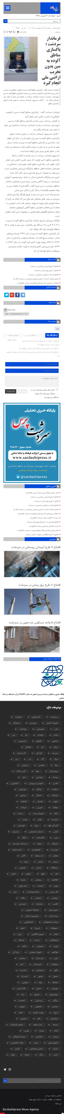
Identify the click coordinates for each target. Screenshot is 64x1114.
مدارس (55, 1006)
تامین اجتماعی (36, 1049)
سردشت (54, 717)
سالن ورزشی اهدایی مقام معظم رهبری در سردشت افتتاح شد (38, 530)
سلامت (55, 789)
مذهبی (55, 741)
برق (36, 825)
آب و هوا (39, 856)
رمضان (38, 880)
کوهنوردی (36, 850)
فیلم (23, 928)
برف (40, 982)
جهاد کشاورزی (17, 1043)
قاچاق (38, 741)
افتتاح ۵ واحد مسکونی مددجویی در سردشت (43, 274)
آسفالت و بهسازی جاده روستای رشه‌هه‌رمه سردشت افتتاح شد (38, 283)
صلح (39, 843)
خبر (15, 892)
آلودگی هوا (53, 825)
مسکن (23, 795)
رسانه (20, 813)
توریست (54, 850)
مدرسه (55, 753)
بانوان (28, 874)
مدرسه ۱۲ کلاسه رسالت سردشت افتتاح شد (44, 518)
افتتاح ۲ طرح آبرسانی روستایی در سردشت (44, 266)
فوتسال (21, 825)
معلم (55, 856)
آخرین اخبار (51, 486)
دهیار (55, 976)
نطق (43, 874)
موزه (26, 862)
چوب (56, 886)
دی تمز (47, 1095)
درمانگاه (54, 868)
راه (26, 735)
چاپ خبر (23, 32)
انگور (56, 970)
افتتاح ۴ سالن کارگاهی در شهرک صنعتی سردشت (42, 534)
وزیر (19, 934)
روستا (55, 777)
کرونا (27, 1055)
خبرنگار (55, 843)
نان (16, 759)
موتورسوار (54, 994)
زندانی (38, 868)
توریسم (33, 723)
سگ (41, 1055)
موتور (40, 976)
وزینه (41, 1030)
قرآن (39, 819)
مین (57, 328)
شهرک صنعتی (35, 952)
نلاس (55, 783)
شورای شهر (53, 1043)
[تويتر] (6, 295)
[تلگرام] (23, 295)
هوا (37, 771)
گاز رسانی (54, 892)
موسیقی (22, 789)
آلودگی (39, 753)
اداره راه (25, 976)
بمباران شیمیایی (36, 831)
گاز (42, 759)
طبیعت (18, 717)
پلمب (24, 819)
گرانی (55, 831)
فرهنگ (16, 723)
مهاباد (55, 807)
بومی (56, 946)
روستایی (38, 1000)
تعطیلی (38, 1006)
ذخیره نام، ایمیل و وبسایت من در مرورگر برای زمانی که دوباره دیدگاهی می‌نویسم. (44, 394)
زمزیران (15, 831)
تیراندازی (54, 1018)
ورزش (55, 1037)
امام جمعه (17, 850)
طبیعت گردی (52, 723)
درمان (55, 862)
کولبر (13, 874)
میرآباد (23, 807)
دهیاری (24, 1018)
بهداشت (22, 729)
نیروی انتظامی (38, 934)
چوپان (22, 1006)
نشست (23, 970)
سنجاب (22, 958)
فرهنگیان (54, 940)
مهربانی (54, 988)
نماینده (55, 819)
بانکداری (39, 1037)
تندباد (55, 1049)
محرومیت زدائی (32, 916)
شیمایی (40, 946)
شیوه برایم (53, 910)
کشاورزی (14, 783)
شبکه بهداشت (33, 892)
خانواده (24, 801)
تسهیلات (54, 928)
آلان (23, 856)
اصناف (21, 940)
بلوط (56, 934)
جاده (56, 735)
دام (22, 964)
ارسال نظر (22, 391)
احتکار (38, 795)
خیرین (39, 807)
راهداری (39, 777)
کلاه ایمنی (21, 988)
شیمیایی (22, 741)
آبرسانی (22, 904)
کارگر (24, 837)
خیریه (37, 928)
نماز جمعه (37, 1024)
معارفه (55, 982)
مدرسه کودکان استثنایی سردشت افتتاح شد (44, 526)
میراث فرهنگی (19, 1037)
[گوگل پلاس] (12, 295)
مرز (13, 735)
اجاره (24, 946)
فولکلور (55, 952)
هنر (56, 729)
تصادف (55, 795)
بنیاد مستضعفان (50, 922)
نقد (56, 874)
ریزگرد (55, 1000)
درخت (36, 940)
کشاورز (22, 868)
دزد (22, 994)
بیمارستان (53, 771)
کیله (56, 813)
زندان (40, 862)
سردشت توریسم (20, 843)
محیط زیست (38, 813)
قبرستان (37, 964)
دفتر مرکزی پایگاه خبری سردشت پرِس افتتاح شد (42, 493)
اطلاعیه (55, 880)
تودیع (36, 994)
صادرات (39, 904)
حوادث (40, 735)
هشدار (40, 801)
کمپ (56, 1055)
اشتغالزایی (28, 922)
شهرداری (40, 729)
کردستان (40, 958)
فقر (38, 1018)
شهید (55, 801)
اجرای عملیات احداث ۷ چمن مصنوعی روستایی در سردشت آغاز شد (36, 279)
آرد (42, 747)
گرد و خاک (21, 771)
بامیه (23, 880)
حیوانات (54, 964)
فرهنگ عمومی (32, 910)
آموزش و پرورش (36, 783)
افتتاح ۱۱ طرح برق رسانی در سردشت (46, 270)
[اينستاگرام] (10, 1069)
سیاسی (52, 539)
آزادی (17, 1049)
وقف (23, 898)
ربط (56, 765)
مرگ (56, 759)
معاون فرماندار (17, 1024)
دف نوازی (23, 886)
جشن (38, 988)
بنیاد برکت (53, 916)
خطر (21, 1012)
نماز (24, 777)
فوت (12, 1055)
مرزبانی (25, 765)
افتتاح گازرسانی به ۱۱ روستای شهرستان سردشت (43, 522)
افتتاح (28, 747)
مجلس (42, 765)
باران (56, 958)
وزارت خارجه (38, 1012)
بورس (26, 1030)
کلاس (55, 904)
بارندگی (16, 952)
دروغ (56, 1012)
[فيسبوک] (17, 295)
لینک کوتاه (11, 309)
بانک (56, 1030)
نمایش (38, 898)
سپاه (56, 747)
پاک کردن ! (11, 391)
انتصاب (22, 1000)
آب (29, 759)
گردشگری (36, 717)
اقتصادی (40, 837)
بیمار (36, 1043)
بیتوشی (55, 898)
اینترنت (40, 886)
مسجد (55, 1024)
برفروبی (25, 982)
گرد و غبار (21, 753)
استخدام (40, 970)
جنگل (39, 789)
